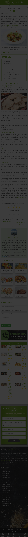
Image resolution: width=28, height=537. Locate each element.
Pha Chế (21, 271)
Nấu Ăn (7, 271)
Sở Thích (22, 275)
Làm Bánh (14, 271)
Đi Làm (14, 275)
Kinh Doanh (7, 275)
